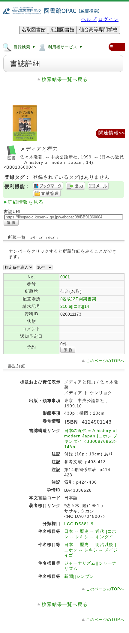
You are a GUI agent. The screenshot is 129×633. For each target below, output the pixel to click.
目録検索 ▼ (24, 47)
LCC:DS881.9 (79, 523)
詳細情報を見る (26, 202)
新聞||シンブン (79, 576)
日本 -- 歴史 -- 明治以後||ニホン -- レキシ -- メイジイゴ (91, 550)
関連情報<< (111, 132)
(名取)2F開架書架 (78, 298)
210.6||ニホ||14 (74, 306)
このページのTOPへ (105, 360)
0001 (65, 276)
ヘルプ (89, 19)
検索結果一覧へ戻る (65, 79)
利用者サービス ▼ (64, 47)
